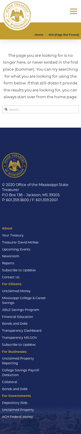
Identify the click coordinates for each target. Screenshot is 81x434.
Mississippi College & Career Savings (24, 300)
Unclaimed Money (16, 291)
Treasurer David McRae (20, 242)
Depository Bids (14, 403)
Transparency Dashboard (21, 331)
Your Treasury (13, 235)
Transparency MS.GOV (19, 338)
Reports (8, 263)
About (7, 228)
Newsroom (10, 256)
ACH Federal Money (17, 417)
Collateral (9, 382)
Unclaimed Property (18, 410)
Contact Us (11, 277)
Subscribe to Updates (19, 270)
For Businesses (14, 352)
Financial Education (17, 317)
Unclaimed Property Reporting (18, 360)
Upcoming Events (16, 249)
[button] (73, 11)
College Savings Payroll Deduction (20, 372)
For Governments (16, 396)
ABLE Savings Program (20, 310)
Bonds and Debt (15, 324)
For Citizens (11, 284)
